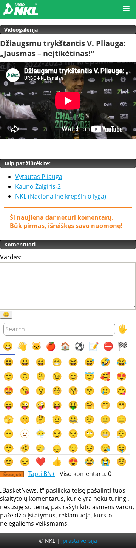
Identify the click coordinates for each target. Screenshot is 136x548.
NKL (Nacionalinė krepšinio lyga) (60, 196)
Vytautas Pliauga (38, 176)
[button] (126, 9)
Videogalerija (21, 29)
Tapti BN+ (41, 473)
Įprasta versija (79, 540)
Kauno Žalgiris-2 (38, 186)
